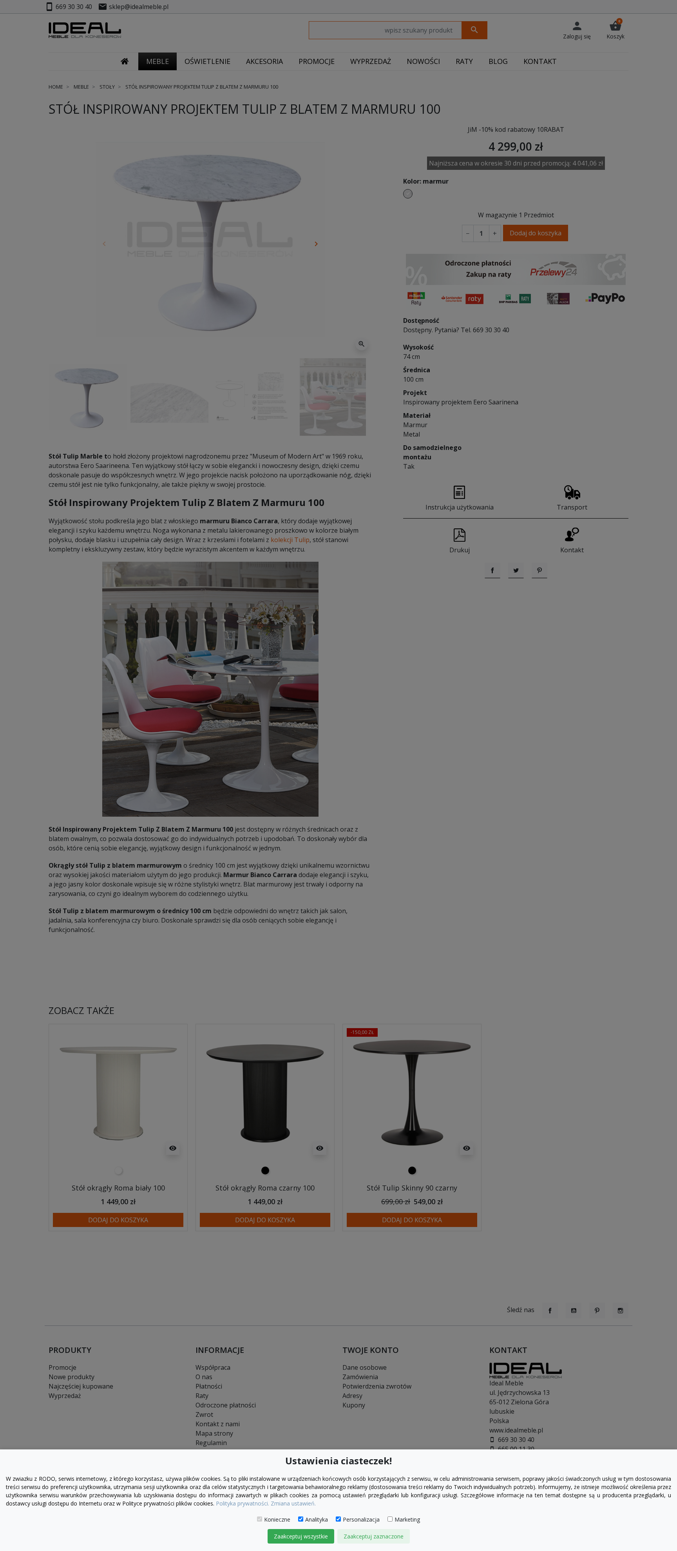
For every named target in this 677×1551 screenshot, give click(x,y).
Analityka (316, 1519)
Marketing (407, 1519)
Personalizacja (361, 1519)
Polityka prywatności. (242, 1503)
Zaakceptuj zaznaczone (374, 1536)
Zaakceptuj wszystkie (301, 1536)
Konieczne (277, 1519)
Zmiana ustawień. (293, 1503)
